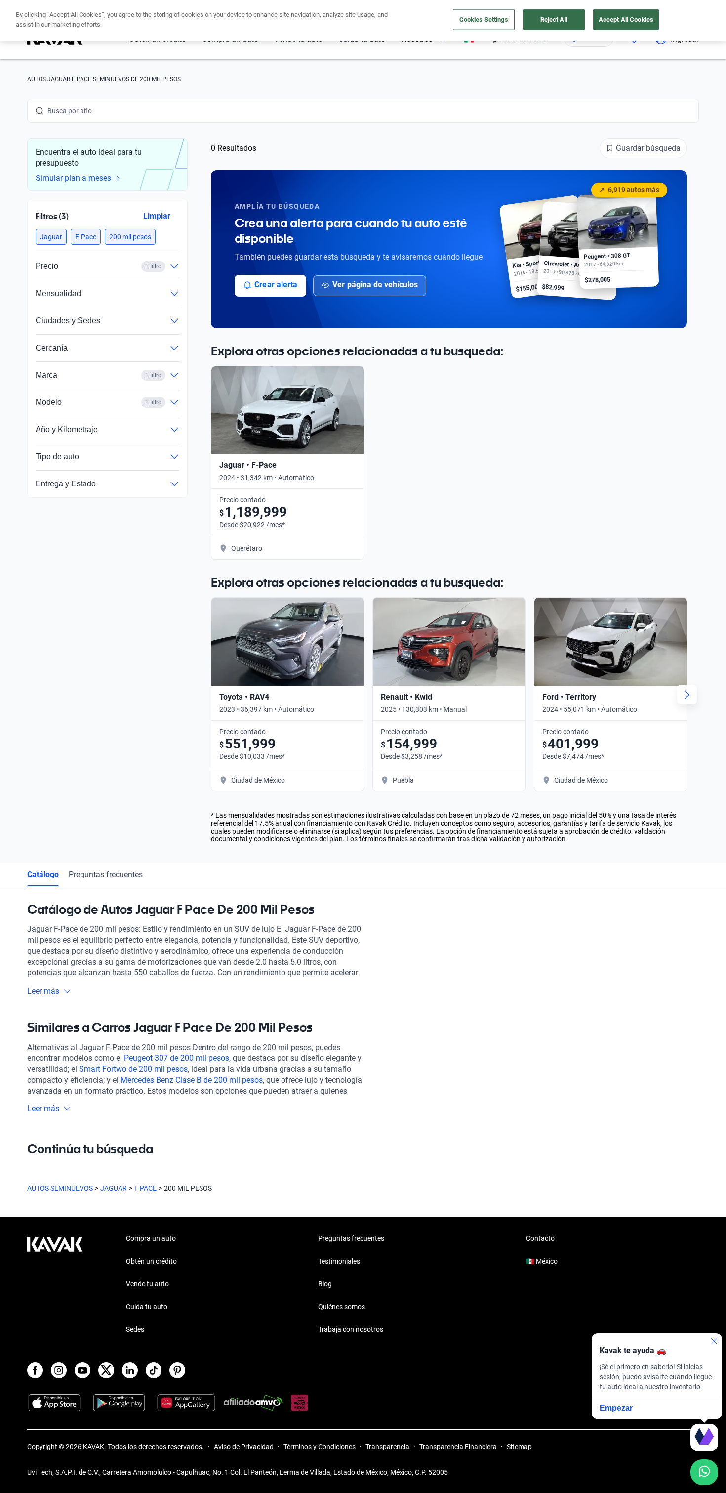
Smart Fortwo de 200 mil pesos (133, 1069)
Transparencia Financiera (458, 1446)
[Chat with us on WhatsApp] (704, 1472)
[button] (51, 237)
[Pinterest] (177, 1370)
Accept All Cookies (626, 19)
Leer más (43, 991)
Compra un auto (151, 1238)
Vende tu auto (147, 1284)
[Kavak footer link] (54, 1285)
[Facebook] (35, 1370)
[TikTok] (153, 1370)
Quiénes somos (341, 1307)
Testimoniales (339, 1261)
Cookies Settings (483, 19)
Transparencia (387, 1446)
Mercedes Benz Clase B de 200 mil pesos (192, 1080)
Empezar (616, 1408)
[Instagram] (59, 1370)
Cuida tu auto (146, 1307)
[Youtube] (82, 1370)
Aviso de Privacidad (244, 1446)
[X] (106, 1370)
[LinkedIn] (130, 1370)
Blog (325, 1284)
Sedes (135, 1329)
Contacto (540, 1238)
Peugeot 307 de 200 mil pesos (176, 1058)
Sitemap (519, 1446)
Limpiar (156, 215)
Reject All (553, 19)
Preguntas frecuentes (106, 874)
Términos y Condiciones (319, 1446)
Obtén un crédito (151, 1261)
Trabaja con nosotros (350, 1329)
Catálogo (43, 874)
